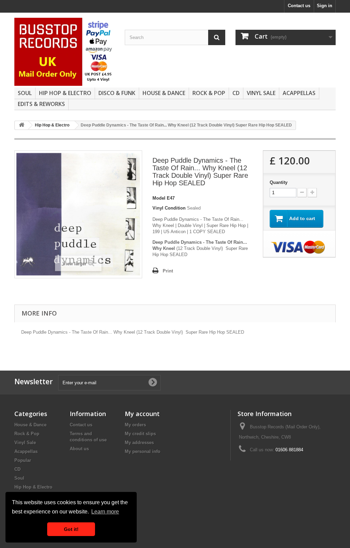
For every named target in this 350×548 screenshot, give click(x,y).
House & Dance (164, 93)
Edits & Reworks (41, 104)
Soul (25, 93)
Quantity (278, 182)
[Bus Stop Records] (64, 52)
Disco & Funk (116, 93)
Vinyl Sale (261, 93)
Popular (22, 460)
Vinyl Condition (169, 208)
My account (142, 414)
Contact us (299, 5)
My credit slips (140, 433)
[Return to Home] (21, 125)
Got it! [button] (71, 529)
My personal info (142, 451)
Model (158, 198)
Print (168, 270)
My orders (135, 424)
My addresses (139, 442)
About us (79, 448)
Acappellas (299, 93)
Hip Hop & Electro (65, 93)
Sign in (324, 5)
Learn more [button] (105, 511)
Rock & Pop (208, 93)
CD (236, 93)
